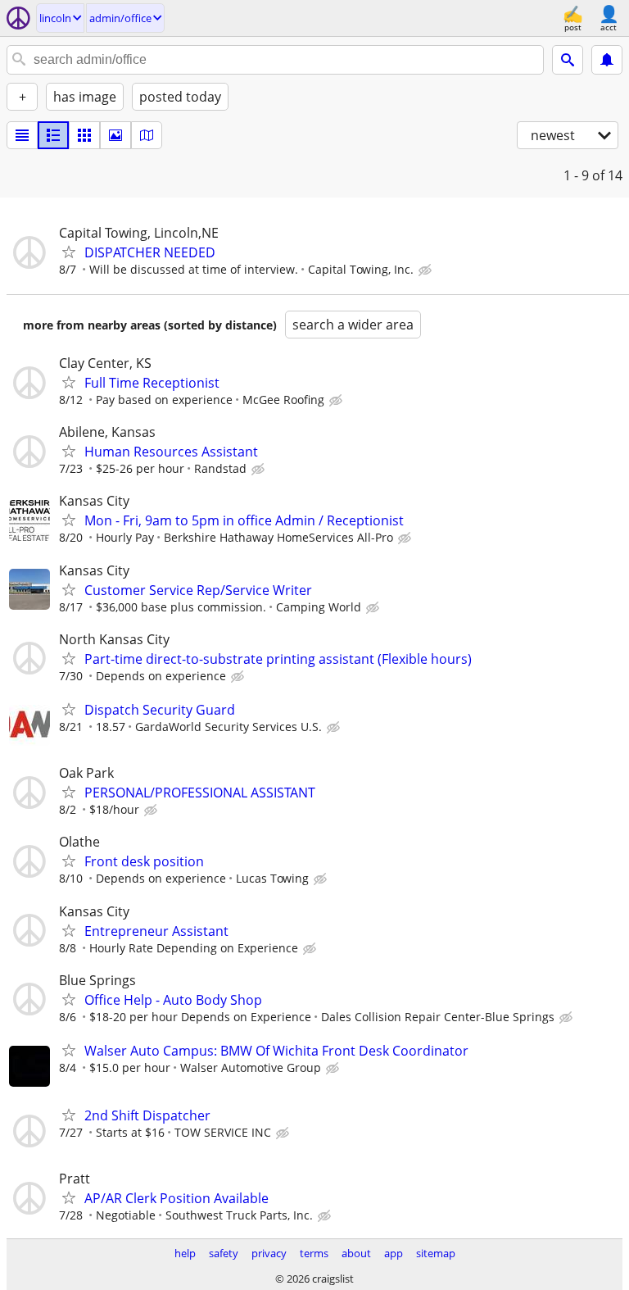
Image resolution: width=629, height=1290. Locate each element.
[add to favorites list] (69, 251)
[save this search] (606, 60)
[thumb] (53, 135)
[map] (146, 135)
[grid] (84, 135)
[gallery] (115, 135)
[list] (22, 135)
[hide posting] (427, 270)
